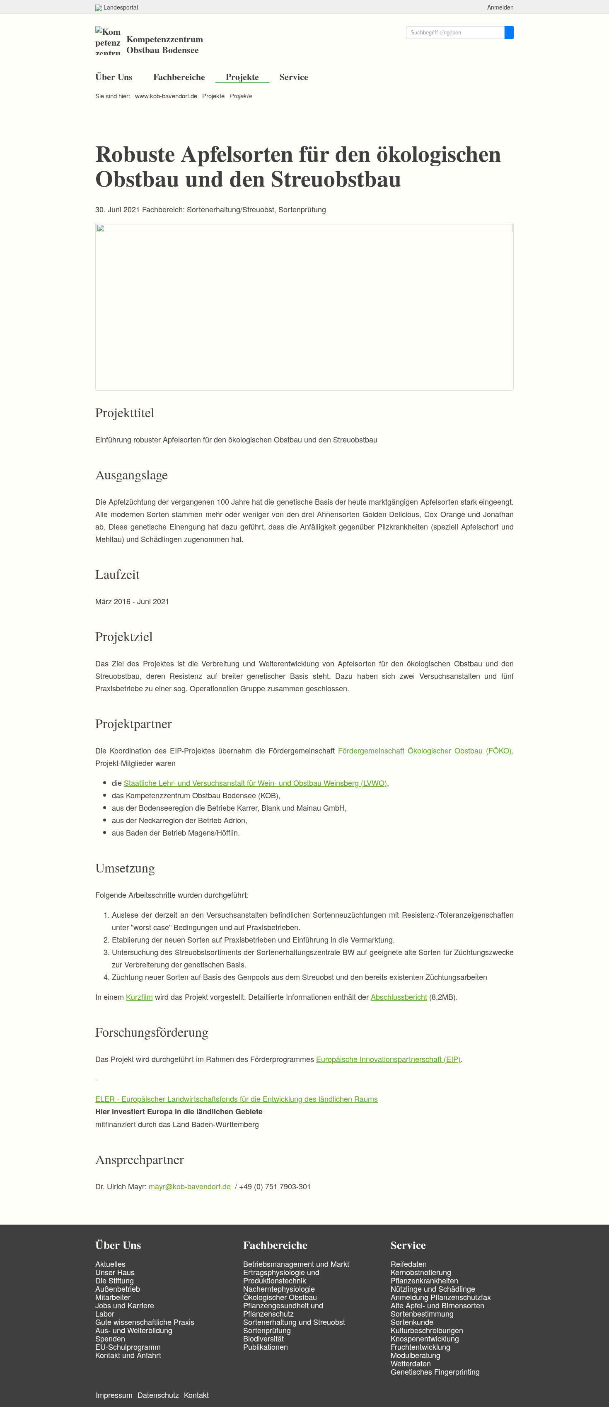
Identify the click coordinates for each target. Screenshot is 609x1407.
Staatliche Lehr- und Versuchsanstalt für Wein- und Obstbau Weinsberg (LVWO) (255, 782)
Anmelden (500, 7)
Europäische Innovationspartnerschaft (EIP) (388, 1058)
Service (294, 76)
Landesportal (120, 7)
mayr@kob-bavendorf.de (190, 1186)
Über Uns (114, 76)
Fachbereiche (179, 76)
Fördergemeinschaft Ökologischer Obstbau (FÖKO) (425, 750)
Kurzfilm (139, 996)
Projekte (242, 76)
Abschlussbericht (399, 996)
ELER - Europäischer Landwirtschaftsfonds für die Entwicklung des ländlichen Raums (236, 1098)
